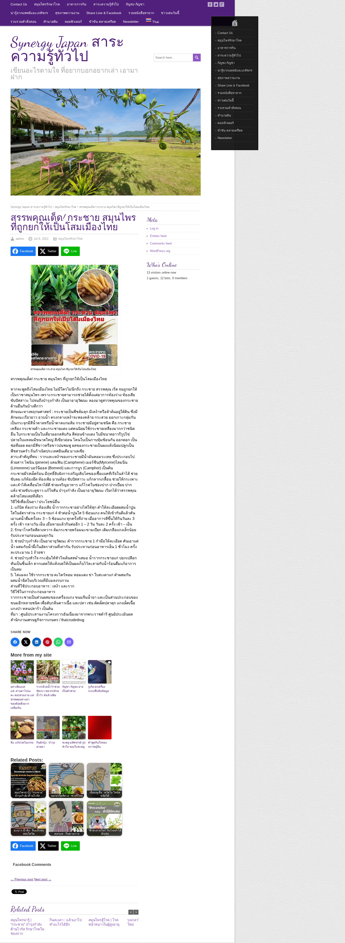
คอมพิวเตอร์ (73, 21)
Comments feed (161, 243)
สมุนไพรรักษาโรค (47, 4)
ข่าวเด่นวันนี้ (170, 13)
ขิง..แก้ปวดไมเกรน (22, 742)
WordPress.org (160, 251)
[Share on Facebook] (15, 642)
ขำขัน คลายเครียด (102, 21)
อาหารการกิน (76, 4)
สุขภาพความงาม (67, 13)
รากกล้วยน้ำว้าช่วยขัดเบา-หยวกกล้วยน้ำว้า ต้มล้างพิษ (48, 691)
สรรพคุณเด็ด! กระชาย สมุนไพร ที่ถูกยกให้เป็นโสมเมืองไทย (114, 207)
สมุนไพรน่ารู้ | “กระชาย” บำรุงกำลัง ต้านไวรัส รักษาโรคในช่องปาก (27, 927)
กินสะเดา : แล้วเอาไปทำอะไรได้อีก (66, 922)
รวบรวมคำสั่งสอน (23, 21)
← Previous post (22, 879)
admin (20, 238)
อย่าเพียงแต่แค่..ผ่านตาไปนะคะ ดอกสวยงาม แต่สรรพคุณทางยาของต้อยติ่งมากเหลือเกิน (22, 697)
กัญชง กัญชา (135, 4)
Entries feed (158, 236)
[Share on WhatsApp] (58, 642)
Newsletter (131, 21)
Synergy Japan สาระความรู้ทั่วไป (67, 49)
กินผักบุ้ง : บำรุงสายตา (45, 744)
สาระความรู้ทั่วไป (106, 4)
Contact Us (19, 4)
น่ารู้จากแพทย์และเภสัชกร (29, 13)
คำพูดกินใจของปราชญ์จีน (97, 744)
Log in (154, 228)
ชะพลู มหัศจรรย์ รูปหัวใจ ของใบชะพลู (73, 744)
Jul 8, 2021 (41, 238)
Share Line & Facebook (103, 13)
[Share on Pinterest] (47, 642)
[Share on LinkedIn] (36, 642)
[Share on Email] (69, 642)
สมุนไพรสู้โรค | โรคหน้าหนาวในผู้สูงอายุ (103, 922)
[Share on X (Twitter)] (25, 642)
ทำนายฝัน (50, 21)
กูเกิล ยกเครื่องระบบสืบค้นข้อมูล (98, 689)
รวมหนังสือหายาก (141, 13)
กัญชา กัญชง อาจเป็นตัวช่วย (72, 689)
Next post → (42, 879)
